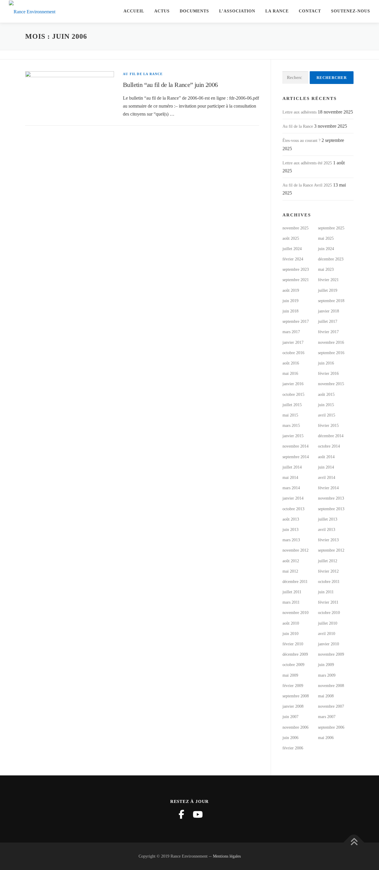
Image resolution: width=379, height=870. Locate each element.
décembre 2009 (295, 654)
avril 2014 (326, 477)
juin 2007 (290, 717)
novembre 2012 (295, 550)
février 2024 (292, 259)
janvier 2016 (292, 384)
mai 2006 (326, 737)
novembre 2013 (331, 498)
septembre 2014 (295, 457)
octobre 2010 (329, 612)
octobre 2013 (293, 509)
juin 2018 (290, 311)
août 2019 (290, 290)
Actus (162, 11)
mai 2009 (290, 675)
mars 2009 (326, 675)
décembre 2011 (295, 581)
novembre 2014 (295, 446)
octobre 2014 (329, 446)
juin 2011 (326, 592)
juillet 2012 (327, 561)
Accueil (133, 11)
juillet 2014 (292, 467)
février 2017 (328, 332)
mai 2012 (290, 571)
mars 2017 (291, 332)
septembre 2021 (295, 280)
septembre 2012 (331, 550)
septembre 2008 (295, 696)
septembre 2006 (331, 727)
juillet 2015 (292, 405)
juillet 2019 (327, 290)
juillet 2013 (327, 519)
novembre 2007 (331, 706)
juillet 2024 (292, 249)
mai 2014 (290, 477)
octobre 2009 (293, 664)
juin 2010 (290, 633)
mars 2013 (291, 540)
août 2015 (326, 394)
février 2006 (292, 748)
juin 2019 (290, 301)
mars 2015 (291, 425)
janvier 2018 (328, 311)
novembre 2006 (295, 727)
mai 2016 (290, 373)
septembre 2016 (331, 353)
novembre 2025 (295, 228)
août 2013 (290, 519)
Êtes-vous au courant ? (301, 140)
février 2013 (328, 540)
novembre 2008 (331, 685)
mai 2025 (326, 238)
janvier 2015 (292, 436)
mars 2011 (291, 602)
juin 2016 (326, 363)
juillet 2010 (327, 623)
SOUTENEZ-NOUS (350, 11)
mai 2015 (290, 415)
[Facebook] (181, 814)
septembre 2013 (331, 509)
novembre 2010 (295, 612)
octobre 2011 (329, 581)
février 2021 (328, 280)
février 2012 (328, 571)
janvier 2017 (292, 342)
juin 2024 (326, 249)
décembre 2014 (330, 436)
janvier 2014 (292, 498)
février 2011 (328, 602)
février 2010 (292, 644)
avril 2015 (326, 415)
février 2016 (328, 373)
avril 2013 (326, 529)
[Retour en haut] (353, 842)
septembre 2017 (295, 321)
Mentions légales (227, 856)
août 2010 (290, 623)
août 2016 (290, 363)
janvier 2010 (328, 644)
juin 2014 (326, 467)
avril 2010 (326, 633)
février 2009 (292, 685)
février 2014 (328, 488)
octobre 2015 (293, 394)
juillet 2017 (327, 321)
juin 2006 (290, 737)
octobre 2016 (293, 353)
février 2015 (328, 425)
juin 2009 (326, 664)
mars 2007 (326, 717)
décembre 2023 (330, 259)
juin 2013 (290, 529)
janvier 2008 (292, 706)
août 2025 (290, 238)
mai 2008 (326, 696)
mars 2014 (291, 488)
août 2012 (290, 561)
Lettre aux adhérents (299, 112)
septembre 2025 (331, 228)
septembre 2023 (295, 269)
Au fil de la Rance (143, 74)
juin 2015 (326, 405)
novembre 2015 (331, 384)
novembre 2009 (331, 654)
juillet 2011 (291, 592)
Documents (194, 11)
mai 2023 (326, 269)
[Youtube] (197, 814)
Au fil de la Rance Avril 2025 (307, 185)
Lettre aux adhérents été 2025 (307, 163)
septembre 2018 (331, 301)
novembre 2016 (331, 342)
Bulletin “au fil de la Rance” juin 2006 (170, 84)
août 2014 (326, 457)
